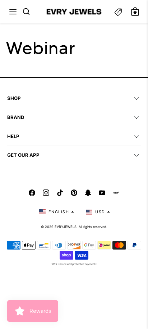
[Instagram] (46, 193)
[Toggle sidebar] (118, 11)
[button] (13, 12)
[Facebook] (32, 193)
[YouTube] (102, 193)
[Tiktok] (60, 193)
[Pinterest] (74, 193)
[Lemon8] (116, 193)
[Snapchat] (88, 193)
